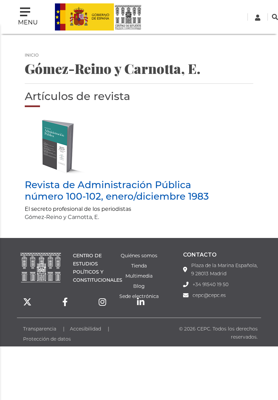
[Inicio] (128, 17)
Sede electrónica (139, 296)
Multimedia (139, 276)
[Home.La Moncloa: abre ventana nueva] (84, 17)
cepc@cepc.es (209, 295)
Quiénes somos (139, 255)
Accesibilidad (85, 328)
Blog (139, 286)
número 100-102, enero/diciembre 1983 (117, 196)
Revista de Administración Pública (108, 184)
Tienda (139, 265)
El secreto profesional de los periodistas (78, 208)
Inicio (32, 55)
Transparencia (39, 328)
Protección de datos (47, 339)
